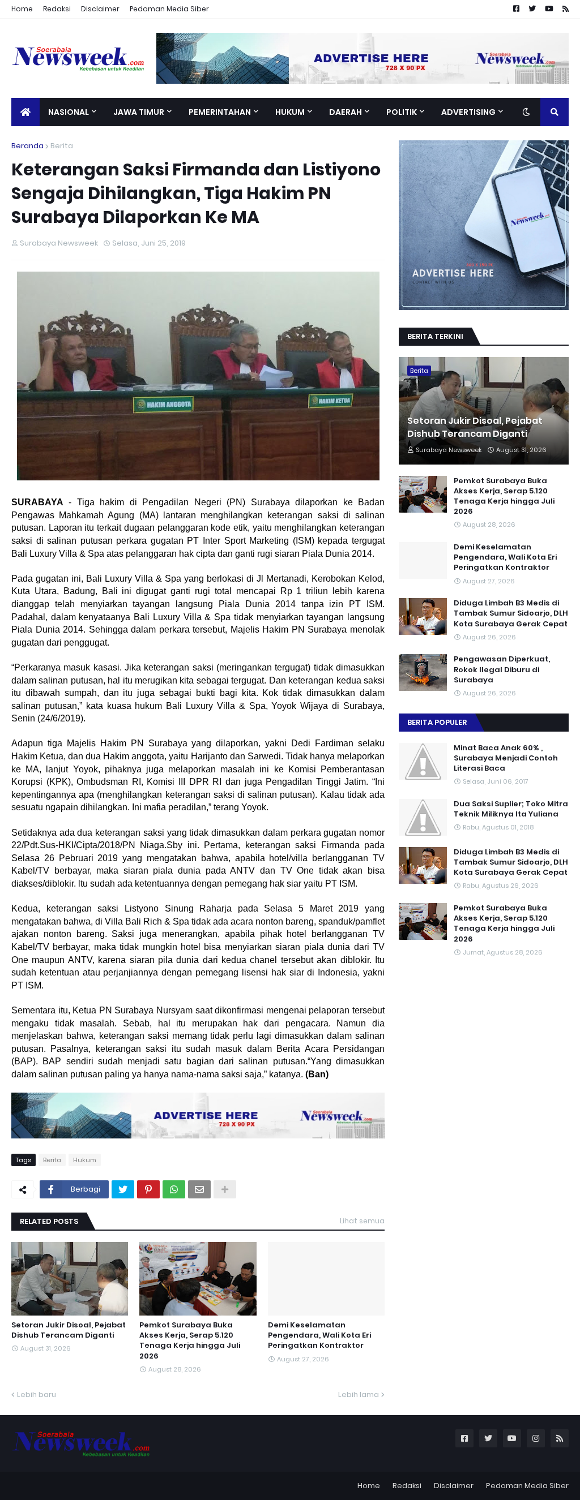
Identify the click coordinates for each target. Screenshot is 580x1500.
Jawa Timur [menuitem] (138, 112)
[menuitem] (25, 112)
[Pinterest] (148, 1189)
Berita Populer (437, 722)
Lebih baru (36, 1394)
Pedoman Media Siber (169, 9)
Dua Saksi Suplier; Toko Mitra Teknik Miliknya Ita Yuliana (511, 809)
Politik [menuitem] (401, 112)
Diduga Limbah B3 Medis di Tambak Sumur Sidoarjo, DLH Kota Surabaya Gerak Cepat (511, 613)
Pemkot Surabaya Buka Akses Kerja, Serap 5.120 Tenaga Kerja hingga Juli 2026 (189, 1340)
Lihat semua (362, 1221)
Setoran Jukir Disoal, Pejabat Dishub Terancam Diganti (68, 1330)
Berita (61, 145)
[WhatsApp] (174, 1189)
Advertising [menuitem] (468, 112)
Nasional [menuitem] (68, 112)
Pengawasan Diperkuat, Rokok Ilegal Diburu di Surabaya (502, 669)
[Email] (199, 1189)
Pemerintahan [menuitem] (220, 112)
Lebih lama (358, 1394)
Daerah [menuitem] (345, 112)
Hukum (84, 1159)
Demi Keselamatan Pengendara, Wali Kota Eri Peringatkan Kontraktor (319, 1335)
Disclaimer (100, 9)
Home (22, 9)
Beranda (27, 145)
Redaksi (57, 9)
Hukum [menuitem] (290, 112)
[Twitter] (123, 1189)
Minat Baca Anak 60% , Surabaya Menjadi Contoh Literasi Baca (506, 758)
